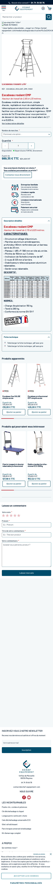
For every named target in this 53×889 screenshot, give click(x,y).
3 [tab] (32, 418)
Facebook (24, 797)
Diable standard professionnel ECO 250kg (37, 465)
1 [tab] (7, 418)
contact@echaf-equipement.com (26, 787)
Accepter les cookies (26, 876)
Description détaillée (13, 221)
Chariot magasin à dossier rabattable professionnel (13, 465)
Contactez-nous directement (17, 175)
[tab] (26, 221)
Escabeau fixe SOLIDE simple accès (11, 397)
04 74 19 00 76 (26, 783)
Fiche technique (11, 337)
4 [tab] (45, 418)
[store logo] (24, 8)
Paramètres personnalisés (26, 883)
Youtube (29, 797)
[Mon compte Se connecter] (43, 8)
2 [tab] (20, 418)
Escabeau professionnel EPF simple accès (38, 397)
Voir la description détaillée (13, 124)
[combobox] (26, 17)
